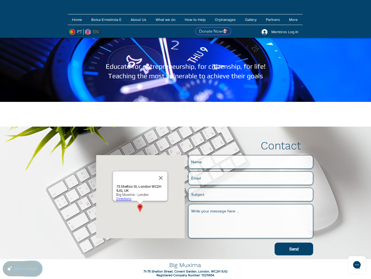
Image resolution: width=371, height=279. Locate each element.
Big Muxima (185, 265)
